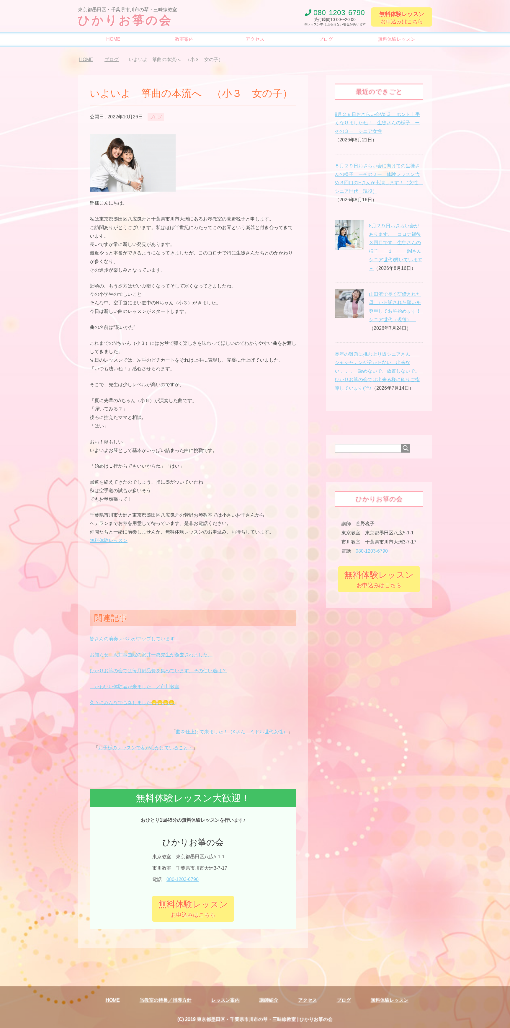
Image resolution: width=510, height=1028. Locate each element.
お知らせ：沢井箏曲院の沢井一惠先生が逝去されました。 (151, 654)
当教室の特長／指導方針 (166, 1000)
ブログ (326, 39)
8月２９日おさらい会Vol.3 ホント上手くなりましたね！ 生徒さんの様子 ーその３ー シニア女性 (377, 123)
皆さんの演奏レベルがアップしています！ (134, 638)
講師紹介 (268, 1000)
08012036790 (339, 13)
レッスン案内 (225, 1000)
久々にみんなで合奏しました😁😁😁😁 (132, 702)
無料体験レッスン (397, 39)
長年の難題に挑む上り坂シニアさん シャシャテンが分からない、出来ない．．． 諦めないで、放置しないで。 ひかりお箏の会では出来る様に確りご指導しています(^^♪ (379, 371)
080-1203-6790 (182, 879)
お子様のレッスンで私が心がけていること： (145, 747)
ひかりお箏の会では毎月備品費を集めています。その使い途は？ (158, 670)
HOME (113, 39)
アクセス (255, 39)
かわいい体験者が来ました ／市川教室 (134, 686)
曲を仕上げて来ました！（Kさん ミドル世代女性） (232, 731)
